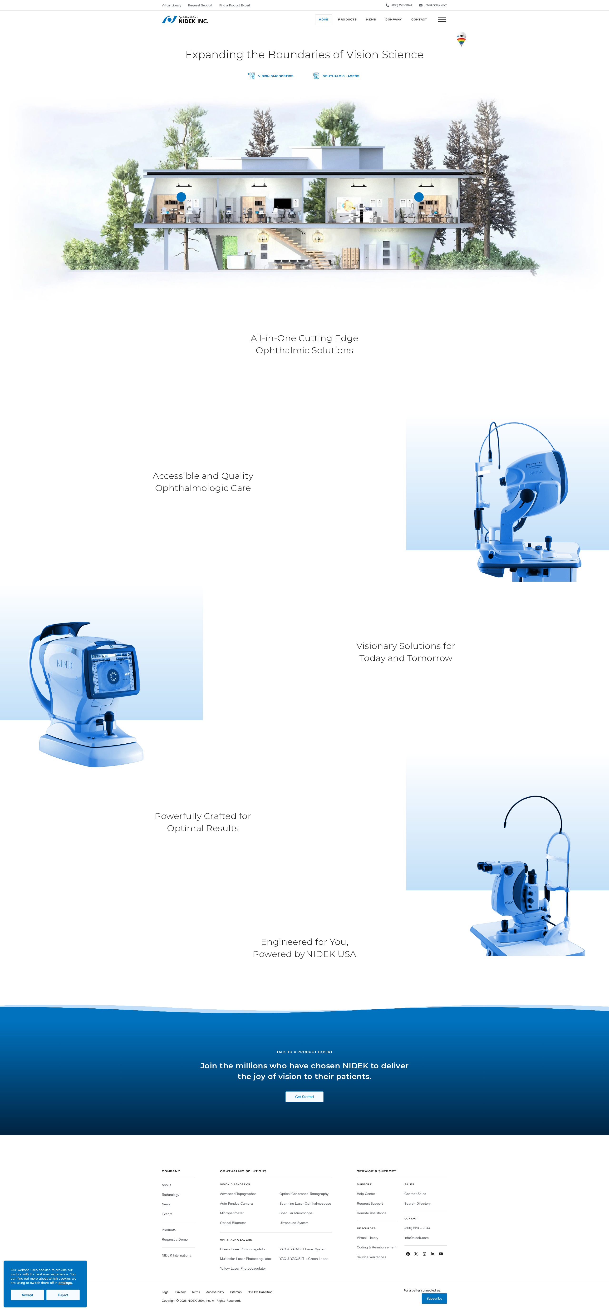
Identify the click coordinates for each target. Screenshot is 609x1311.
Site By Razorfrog (260, 1292)
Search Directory (417, 1203)
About (166, 1185)
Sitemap (236, 1292)
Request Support (370, 1203)
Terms (196, 1292)
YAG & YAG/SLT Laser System (303, 1249)
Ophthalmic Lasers (340, 76)
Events (167, 1214)
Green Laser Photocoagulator (243, 1249)
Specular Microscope (296, 1213)
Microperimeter (232, 1213)
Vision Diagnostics (275, 76)
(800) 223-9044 (402, 5)
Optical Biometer (233, 1223)
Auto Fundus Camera (236, 1203)
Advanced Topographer (238, 1194)
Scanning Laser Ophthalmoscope (305, 1203)
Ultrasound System (294, 1223)
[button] (442, 20)
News (166, 1204)
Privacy (180, 1292)
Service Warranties (371, 1257)
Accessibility (215, 1292)
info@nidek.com (436, 5)
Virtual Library (367, 1238)
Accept (27, 1295)
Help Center (366, 1194)
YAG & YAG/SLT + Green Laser (304, 1259)
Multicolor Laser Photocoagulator (245, 1259)
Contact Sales (415, 1194)
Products (169, 1230)
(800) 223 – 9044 (417, 1228)
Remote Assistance (372, 1213)
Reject (63, 1295)
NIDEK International (177, 1255)
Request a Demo (175, 1239)
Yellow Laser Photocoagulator (243, 1268)
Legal (165, 1292)
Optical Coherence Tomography (304, 1194)
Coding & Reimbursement (376, 1247)
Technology (170, 1195)
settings (65, 1283)
